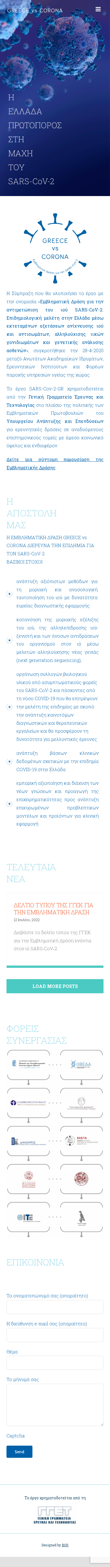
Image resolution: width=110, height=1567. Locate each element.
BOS (65, 1545)
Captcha (15, 1436)
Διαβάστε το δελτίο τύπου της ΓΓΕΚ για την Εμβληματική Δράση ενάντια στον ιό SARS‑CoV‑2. (52, 940)
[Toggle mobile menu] (99, 9)
